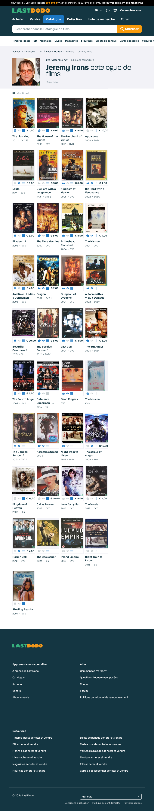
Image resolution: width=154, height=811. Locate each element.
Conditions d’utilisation (77, 803)
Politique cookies (133, 803)
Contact (85, 684)
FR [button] (96, 10)
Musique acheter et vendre (96, 757)
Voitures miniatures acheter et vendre (102, 750)
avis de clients (92, 3)
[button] (115, 10)
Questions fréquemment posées (99, 677)
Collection (74, 19)
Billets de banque (106, 40)
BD (35, 40)
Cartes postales (129, 40)
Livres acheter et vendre (27, 757)
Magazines (71, 40)
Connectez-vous (131, 10)
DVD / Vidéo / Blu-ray (57, 60)
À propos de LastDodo (25, 671)
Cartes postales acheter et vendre (100, 744)
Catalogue (53, 19)
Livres (58, 40)
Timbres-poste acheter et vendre (32, 737)
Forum (126, 19)
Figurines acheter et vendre (28, 770)
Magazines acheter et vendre (29, 764)
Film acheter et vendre (93, 764)
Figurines (87, 40)
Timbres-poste (21, 40)
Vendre (35, 19)
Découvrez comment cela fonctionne (122, 3)
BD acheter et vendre (25, 744)
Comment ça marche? (93, 671)
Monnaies (45, 40)
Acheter (18, 19)
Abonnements (20, 697)
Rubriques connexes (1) (82, 60)
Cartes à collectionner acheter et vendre (104, 770)
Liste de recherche (101, 19)
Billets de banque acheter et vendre (101, 737)
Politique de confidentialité (106, 803)
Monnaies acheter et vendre (29, 750)
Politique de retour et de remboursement (104, 697)
